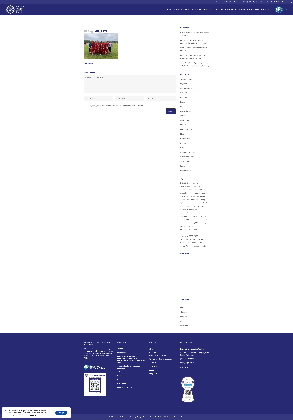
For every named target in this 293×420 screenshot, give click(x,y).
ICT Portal (152, 352)
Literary (183, 143)
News (182, 148)
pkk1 (191, 223)
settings (33, 415)
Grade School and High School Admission (128, 367)
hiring (203, 200)
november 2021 (186, 216)
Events (182, 102)
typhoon (203, 243)
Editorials (183, 97)
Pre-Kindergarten (187, 226)
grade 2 (203, 193)
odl (206, 216)
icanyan (183, 210)
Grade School (185, 120)
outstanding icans (187, 220)
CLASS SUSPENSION (188, 190)
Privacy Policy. (179, 417)
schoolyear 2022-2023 (189, 236)
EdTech (151, 349)
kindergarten (192, 210)
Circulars (183, 93)
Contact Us (184, 326)
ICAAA (182, 134)
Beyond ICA (184, 84)
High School (184, 125)
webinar (204, 246)
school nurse (194, 233)
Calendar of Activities (188, 88)
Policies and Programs (125, 387)
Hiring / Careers (186, 129)
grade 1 (196, 193)
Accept (61, 413)
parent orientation (201, 220)
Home (182, 308)
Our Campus (121, 384)
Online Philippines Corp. (166, 417)
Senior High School (187, 239)
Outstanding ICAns (187, 157)
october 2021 (198, 216)
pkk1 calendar (199, 223)
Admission (184, 270)
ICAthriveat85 (185, 139)
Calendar (193, 183)
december (201, 190)
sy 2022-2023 (185, 243)
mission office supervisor (189, 213)
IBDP (205, 203)
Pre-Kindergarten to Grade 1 (191, 230)
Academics (184, 265)
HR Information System (157, 356)
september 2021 (202, 239)
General (183, 116)
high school (195, 200)
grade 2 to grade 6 (198, 196)
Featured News (185, 111)
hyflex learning (186, 203)
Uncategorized (185, 171)
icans (204, 206)
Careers (183, 292)
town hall (195, 243)
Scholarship (184, 283)
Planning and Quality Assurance (160, 359)
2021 (182, 183)
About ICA (183, 261)
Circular (200, 186)
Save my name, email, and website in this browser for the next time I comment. (115, 106)
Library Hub (153, 362)
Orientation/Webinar (187, 152)
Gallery (120, 372)
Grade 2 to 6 (185, 196)
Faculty (182, 107)
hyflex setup (197, 203)
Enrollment (121, 353)
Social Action (185, 161)
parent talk (184, 223)
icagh (188, 206)
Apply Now (153, 374)
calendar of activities (188, 186)
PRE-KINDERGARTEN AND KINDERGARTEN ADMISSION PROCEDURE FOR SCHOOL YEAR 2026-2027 (131, 359)
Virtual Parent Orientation (190, 246)
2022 (187, 183)
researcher (184, 233)
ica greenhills (196, 206)
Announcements (186, 79)
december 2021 (186, 193)
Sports (182, 166)
